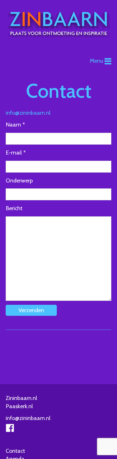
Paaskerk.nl (19, 406)
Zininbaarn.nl (21, 398)
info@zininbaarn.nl (28, 112)
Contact (15, 450)
